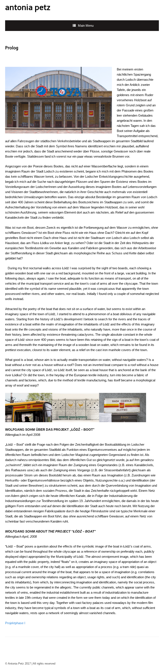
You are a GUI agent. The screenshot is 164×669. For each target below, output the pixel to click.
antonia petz (27, 7)
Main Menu (86, 25)
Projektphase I (15, 623)
